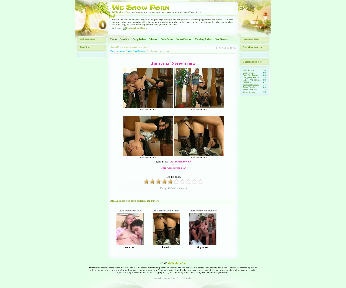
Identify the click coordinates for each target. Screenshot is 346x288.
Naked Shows (183, 39)
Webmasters (187, 278)
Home (113, 39)
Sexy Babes (139, 39)
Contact (157, 278)
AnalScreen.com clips (130, 210)
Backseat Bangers (251, 85)
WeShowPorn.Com (121, 12)
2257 (175, 278)
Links (167, 278)
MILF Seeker (249, 92)
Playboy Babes (203, 39)
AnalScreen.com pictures (203, 210)
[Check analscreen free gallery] (130, 244)
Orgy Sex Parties (250, 75)
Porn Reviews (117, 51)
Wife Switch (248, 70)
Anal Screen (139, 51)
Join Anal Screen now (173, 167)
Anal (128, 51)
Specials (124, 39)
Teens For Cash (250, 89)
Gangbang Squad (251, 77)
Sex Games (221, 39)
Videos (153, 39)
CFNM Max (248, 82)
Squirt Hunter (249, 73)
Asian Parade (249, 87)
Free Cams (167, 39)
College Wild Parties (252, 80)
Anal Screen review (180, 161)
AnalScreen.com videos (166, 210)
